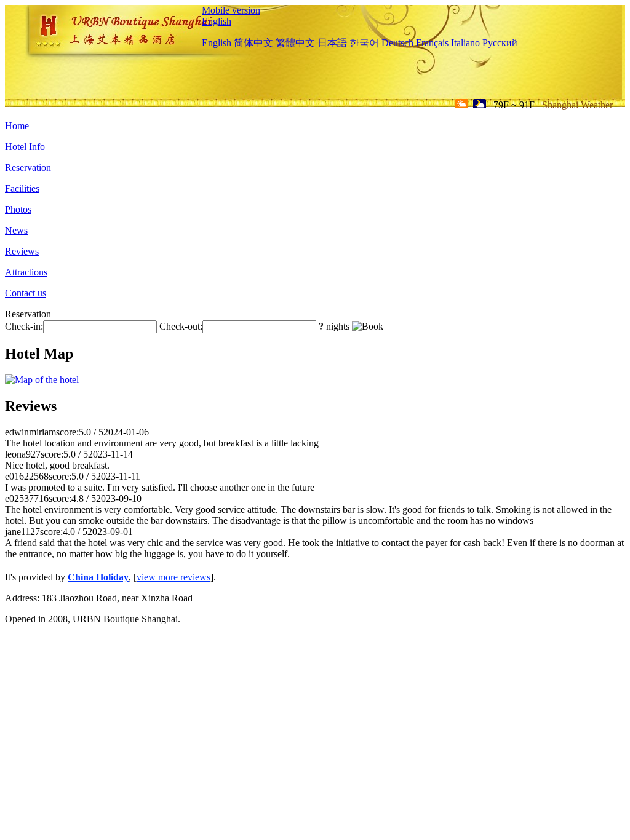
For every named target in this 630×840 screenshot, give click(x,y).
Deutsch (397, 43)
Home (17, 126)
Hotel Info (25, 146)
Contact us (25, 293)
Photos (18, 209)
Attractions (26, 272)
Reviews (22, 251)
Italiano (465, 43)
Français (432, 43)
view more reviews (173, 577)
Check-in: (24, 326)
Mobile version (231, 10)
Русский (499, 43)
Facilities (22, 188)
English (216, 21)
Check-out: (180, 326)
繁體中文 (295, 43)
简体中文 (253, 43)
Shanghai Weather (577, 105)
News (16, 230)
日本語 (332, 43)
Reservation (28, 167)
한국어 (364, 43)
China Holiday (98, 577)
